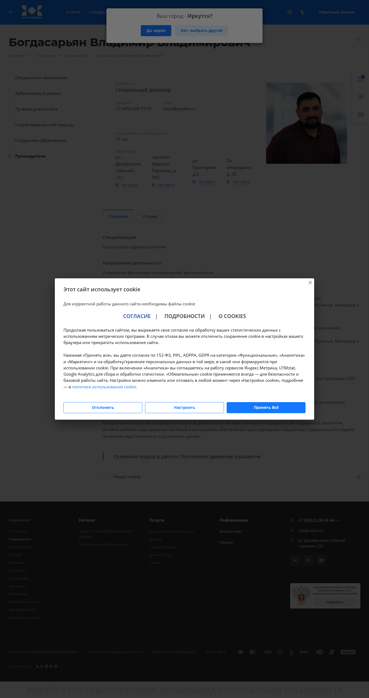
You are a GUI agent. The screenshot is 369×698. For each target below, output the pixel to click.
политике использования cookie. (104, 386)
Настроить (184, 407)
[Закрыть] (310, 282)
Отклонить (103, 407)
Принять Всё (266, 407)
